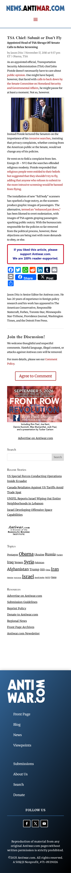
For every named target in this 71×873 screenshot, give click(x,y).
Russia (50, 554)
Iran (55, 569)
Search (18, 784)
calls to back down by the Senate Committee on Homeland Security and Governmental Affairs (35, 84)
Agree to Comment (35, 376)
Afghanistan (18, 569)
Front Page (21, 714)
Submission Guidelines (22, 602)
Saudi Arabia (39, 577)
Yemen (18, 562)
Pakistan (39, 562)
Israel (28, 576)
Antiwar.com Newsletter (23, 633)
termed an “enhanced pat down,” (40, 209)
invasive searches (40, 138)
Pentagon (12, 554)
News (17, 735)
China (48, 570)
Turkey (59, 555)
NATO (47, 577)
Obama (17, 56)
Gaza (53, 577)
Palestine (10, 577)
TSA (25, 56)
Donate (19, 795)
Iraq (10, 562)
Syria (29, 561)
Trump (34, 569)
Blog (17, 724)
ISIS (42, 569)
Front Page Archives (20, 627)
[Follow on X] (35, 823)
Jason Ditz (17, 52)
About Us (20, 774)
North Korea (17, 577)
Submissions (23, 764)
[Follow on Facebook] (26, 823)
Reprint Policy (16, 608)
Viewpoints (22, 745)
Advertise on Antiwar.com (35, 438)
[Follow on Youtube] (44, 823)
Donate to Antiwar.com (22, 614)
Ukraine (39, 554)
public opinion (16, 75)
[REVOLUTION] (34, 430)
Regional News (17, 621)
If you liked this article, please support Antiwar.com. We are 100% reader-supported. (35, 254)
